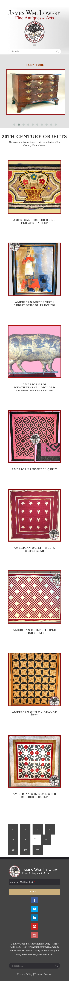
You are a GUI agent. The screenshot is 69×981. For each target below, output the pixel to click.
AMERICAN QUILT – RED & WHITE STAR (34, 549)
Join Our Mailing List (22, 882)
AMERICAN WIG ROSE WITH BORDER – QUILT (34, 795)
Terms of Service (43, 974)
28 (25, 849)
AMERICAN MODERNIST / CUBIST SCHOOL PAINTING (34, 304)
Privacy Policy (25, 974)
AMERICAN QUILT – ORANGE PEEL (34, 714)
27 (13, 849)
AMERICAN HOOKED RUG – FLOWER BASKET (34, 221)
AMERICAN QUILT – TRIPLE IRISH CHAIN (34, 631)
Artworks (35, 65)
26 (46, 839)
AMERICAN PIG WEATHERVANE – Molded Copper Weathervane (34, 387)
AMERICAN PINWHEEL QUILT (34, 469)
